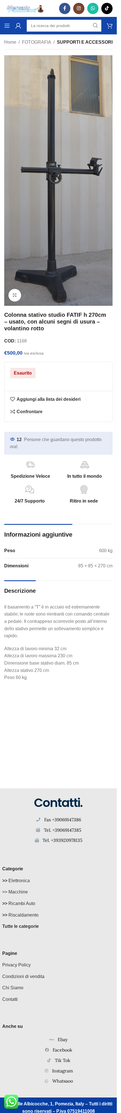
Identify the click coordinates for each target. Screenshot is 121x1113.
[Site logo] (25, 8)
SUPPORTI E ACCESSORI (85, 42)
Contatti (10, 999)
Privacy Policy (16, 964)
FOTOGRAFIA (36, 42)
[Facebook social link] (64, 8)
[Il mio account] (18, 25)
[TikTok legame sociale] (107, 8)
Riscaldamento (20, 915)
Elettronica (16, 880)
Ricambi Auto (18, 903)
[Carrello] (109, 25)
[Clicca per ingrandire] (14, 295)
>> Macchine (15, 891)
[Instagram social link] (78, 8)
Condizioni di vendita (23, 976)
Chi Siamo (12, 987)
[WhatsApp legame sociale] (92, 8)
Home (10, 42)
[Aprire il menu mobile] (7, 25)
